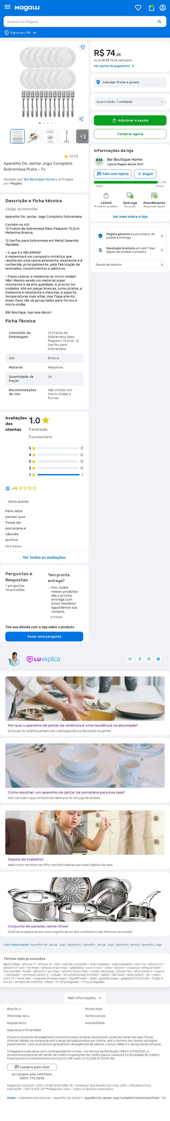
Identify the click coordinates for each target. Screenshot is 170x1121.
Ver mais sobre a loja (130, 216)
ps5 (22, 967)
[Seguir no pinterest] (158, 658)
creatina (133, 967)
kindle (27, 971)
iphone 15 (155, 964)
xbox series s (143, 971)
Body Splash (135, 974)
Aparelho (74, 944)
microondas (12, 971)
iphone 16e (123, 971)
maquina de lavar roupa (49, 978)
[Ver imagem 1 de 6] (48, 82)
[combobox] (85, 21)
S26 (57, 964)
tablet (105, 974)
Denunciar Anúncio (109, 264)
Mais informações (82, 998)
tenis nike (24, 978)
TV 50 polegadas (67, 982)
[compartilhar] (81, 119)
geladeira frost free (135, 978)
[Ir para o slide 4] (51, 123)
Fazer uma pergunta (44, 636)
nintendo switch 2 (35, 974)
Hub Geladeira (122, 964)
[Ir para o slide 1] (40, 123)
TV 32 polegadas (93, 982)
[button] (159, 21)
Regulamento (16, 1023)
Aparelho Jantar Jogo (98, 944)
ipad (93, 978)
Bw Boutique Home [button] (39, 179)
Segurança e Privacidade (24, 1030)
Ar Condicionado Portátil (81, 974)
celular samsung (102, 971)
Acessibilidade (95, 1023)
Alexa (48, 982)
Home (11, 1097)
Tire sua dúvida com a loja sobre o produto (39, 627)
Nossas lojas (93, 1008)
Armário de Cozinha (28, 982)
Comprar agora (130, 134)
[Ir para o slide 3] (47, 123)
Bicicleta (118, 974)
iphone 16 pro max (54, 967)
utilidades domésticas (34, 1097)
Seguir (148, 174)
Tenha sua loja (95, 1015)
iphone (119, 967)
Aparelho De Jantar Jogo (48, 944)
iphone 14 (10, 967)
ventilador (13, 974)
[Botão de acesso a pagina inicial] (72, 8)
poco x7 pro (94, 967)
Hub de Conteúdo (75, 964)
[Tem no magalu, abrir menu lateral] (7, 7)
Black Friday (12, 964)
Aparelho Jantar (127, 944)
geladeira (76, 967)
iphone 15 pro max (75, 971)
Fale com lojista (115, 174)
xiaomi (159, 971)
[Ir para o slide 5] (55, 123)
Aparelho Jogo (152, 944)
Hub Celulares (99, 964)
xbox (108, 967)
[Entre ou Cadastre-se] (162, 8)
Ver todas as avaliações (44, 557)
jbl (148, 974)
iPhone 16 (45, 964)
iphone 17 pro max (46, 971)
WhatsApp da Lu (18, 1015)
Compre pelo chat (35, 1067)
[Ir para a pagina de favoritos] (138, 7)
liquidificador (78, 978)
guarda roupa (108, 978)
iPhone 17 (29, 964)
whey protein (151, 967)
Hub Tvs (140, 964)
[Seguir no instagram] (149, 658)
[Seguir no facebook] (139, 658)
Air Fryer (33, 967)
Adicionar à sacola (133, 120)
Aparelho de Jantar (67, 1097)
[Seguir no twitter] (130, 658)
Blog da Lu (14, 1008)
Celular (56, 974)
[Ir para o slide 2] (43, 123)
